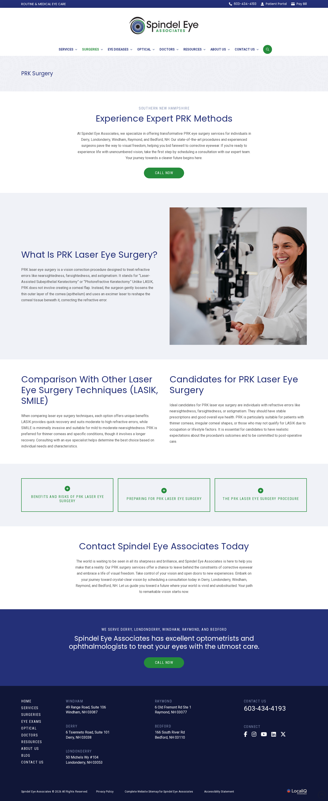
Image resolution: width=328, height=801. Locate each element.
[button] (267, 49)
